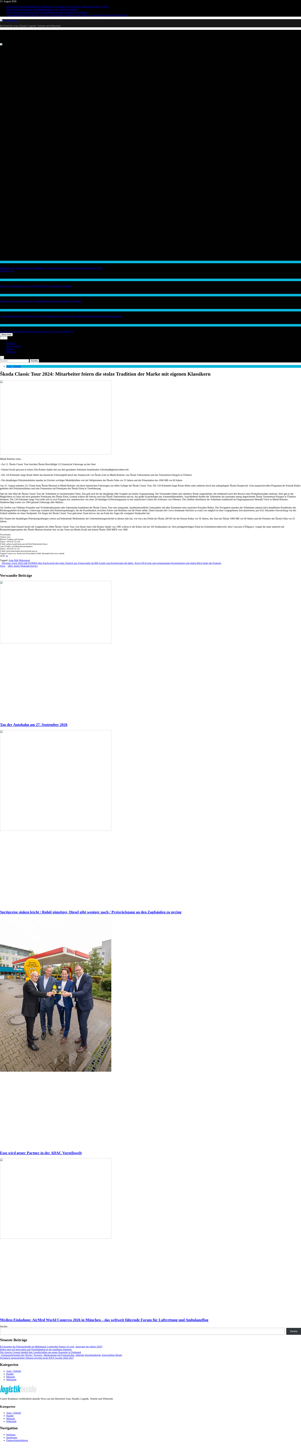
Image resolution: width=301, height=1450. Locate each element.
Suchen (3, 1326)
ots (7, 556)
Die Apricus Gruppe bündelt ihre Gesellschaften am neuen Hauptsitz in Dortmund (46, 12)
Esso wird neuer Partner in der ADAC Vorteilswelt (41, 1153)
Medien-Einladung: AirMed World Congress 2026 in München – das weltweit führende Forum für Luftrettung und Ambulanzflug (104, 1320)
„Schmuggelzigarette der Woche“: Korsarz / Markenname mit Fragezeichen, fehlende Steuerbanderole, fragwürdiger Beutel (67, 15)
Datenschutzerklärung (17, 1440)
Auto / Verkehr (13, 346)
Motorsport (24, 560)
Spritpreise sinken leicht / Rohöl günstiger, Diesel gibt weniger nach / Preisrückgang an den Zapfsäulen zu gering (90, 912)
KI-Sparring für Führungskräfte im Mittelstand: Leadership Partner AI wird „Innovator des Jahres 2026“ (57, 6)
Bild (16, 560)
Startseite (10, 343)
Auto (10, 560)
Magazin (10, 1376)
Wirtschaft (4, 262)
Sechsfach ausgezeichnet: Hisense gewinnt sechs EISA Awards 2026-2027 (37, 331)
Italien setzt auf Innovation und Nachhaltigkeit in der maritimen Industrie (42, 9)
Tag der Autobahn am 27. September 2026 (33, 725)
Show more (6, 334)
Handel (3, 310)
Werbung (10, 1434)
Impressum (11, 1437)
